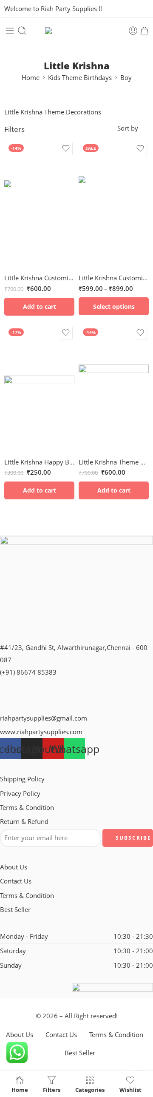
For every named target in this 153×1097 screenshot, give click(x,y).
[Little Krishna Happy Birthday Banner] (39, 388)
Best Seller (15, 910)
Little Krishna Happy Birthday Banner (39, 462)
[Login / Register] (133, 31)
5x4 (102, 242)
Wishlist (130, 1089)
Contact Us (15, 881)
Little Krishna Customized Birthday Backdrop (114, 278)
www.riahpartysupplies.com (41, 732)
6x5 (102, 255)
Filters (14, 129)
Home (31, 78)
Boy (126, 78)
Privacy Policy (20, 793)
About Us (13, 867)
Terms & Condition (27, 808)
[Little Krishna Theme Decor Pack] (114, 388)
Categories (90, 1089)
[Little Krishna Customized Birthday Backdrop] (114, 204)
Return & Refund (24, 822)
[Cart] (144, 31)
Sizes (85, 231)
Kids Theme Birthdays (80, 78)
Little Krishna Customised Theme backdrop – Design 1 (39, 278)
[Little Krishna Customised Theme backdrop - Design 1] (39, 204)
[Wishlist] (66, 148)
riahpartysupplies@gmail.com (43, 718)
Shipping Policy (22, 779)
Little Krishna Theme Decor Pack (114, 462)
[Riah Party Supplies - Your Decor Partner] (76, 30)
